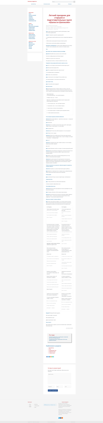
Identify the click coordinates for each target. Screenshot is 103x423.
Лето (50, 349)
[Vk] (60, 418)
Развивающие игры (52, 350)
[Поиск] (74, 2)
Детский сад (51, 347)
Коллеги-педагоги (32, 1)
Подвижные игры (52, 351)
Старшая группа (52, 352)
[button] (46, 356)
